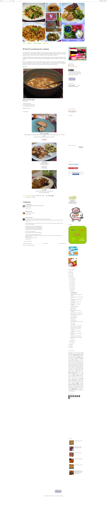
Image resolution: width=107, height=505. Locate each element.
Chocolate (82, 359)
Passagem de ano (79, 374)
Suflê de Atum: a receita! (78, 464)
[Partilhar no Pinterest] (53, 195)
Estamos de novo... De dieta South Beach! (76, 334)
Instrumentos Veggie (79, 367)
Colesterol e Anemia (71, 360)
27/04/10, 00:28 (28, 214)
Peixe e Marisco (76, 375)
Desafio (77, 361)
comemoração (76, 360)
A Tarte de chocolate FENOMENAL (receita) (77, 447)
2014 (79, 352)
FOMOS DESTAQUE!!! (73, 317)
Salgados (77, 383)
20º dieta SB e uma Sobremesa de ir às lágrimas (76, 300)
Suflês (69, 385)
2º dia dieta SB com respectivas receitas (75, 329)
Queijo (80, 377)
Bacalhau (73, 357)
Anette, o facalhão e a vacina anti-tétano (76, 295)
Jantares (76, 368)
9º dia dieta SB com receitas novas (76, 314)
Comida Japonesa (81, 360)
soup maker (81, 384)
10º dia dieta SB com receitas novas (76, 312)
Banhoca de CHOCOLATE (78, 458)
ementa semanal (70, 364)
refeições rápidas (70, 382)
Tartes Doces (75, 385)
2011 (70, 275)
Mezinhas (77, 372)
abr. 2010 (72, 289)
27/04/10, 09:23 (28, 239)
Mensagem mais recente (27, 243)
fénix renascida (28, 217)
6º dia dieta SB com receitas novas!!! (76, 321)
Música (80, 373)
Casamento (75, 359)
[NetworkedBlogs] (76, 172)
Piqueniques (79, 376)
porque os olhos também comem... (73, 377)
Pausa (72, 375)
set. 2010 (72, 282)
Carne (72, 359)
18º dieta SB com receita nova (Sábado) (75, 304)
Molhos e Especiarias (71, 373)
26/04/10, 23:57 (28, 208)
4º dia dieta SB (72, 324)
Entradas (81, 364)
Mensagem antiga (62, 243)
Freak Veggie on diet (73, 111)
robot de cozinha (78, 382)
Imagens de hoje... (71, 367)
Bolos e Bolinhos (79, 358)
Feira (78, 365)
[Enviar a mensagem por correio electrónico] (46, 195)
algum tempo (42, 61)
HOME (24, 43)
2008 (70, 346)
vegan (69, 388)
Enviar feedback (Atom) (31, 245)
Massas (76, 371)
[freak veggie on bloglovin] (73, 164)
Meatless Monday (71, 372)
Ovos (76, 374)
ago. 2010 (72, 283)
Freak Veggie (71, 71)
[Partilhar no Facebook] (52, 195)
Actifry (82, 354)
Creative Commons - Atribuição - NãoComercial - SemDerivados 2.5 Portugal (74, 73)
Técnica (79, 385)
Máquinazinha (72, 371)
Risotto (74, 382)
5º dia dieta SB (72, 323)
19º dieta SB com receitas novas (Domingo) (75, 302)
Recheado (73, 378)
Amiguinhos (70, 355)
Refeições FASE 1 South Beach (31, 197)
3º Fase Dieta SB (74, 353)
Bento (78, 357)
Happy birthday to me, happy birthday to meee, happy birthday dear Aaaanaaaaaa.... (78, 472)
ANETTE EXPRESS (73, 309)
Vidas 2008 (79, 388)
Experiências (75, 365)
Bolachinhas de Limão (78, 440)
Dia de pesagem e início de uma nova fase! (76, 297)
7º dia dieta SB (72, 318)
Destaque (80, 361)
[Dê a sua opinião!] (49, 195)
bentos (82, 357)
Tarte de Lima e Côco (77, 452)
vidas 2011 (75, 389)
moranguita (27, 204)
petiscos (72, 376)
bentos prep (70, 358)
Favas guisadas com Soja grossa (75, 335)
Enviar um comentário (28, 241)
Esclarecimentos (70, 365)
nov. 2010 (72, 279)
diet (71, 362)
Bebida (76, 357)
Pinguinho (75, 376)
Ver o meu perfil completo (72, 66)
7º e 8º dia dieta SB (73, 315)
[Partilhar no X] (51, 195)
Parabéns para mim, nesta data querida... (75, 311)
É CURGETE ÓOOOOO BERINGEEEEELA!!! (73, 293)
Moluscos (77, 373)
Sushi (71, 385)
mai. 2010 (72, 288)
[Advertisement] (78, 97)
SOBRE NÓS (29, 43)
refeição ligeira (77, 378)
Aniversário (74, 355)
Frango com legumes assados (41, 191)
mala (69, 371)
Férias (80, 365)
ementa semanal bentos (76, 364)
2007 (70, 347)
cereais (79, 359)
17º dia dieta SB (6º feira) (74, 306)
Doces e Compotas (80, 363)
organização (73, 374)
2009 (70, 344)
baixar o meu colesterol (43, 57)
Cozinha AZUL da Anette (72, 361)
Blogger (61, 495)
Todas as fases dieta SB (71, 386)
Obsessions (69, 374)
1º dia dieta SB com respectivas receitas (75, 331)
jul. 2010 (71, 285)
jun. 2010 (72, 286)
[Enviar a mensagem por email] (48, 195)
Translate (76, 86)
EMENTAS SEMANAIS (37, 43)
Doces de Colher (75, 363)
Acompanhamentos (76, 354)
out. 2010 (72, 280)
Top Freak (76, 386)
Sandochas (81, 383)
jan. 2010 (72, 342)
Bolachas (74, 358)
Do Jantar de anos (73, 307)
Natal (82, 373)
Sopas (77, 384)
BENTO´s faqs (45, 43)
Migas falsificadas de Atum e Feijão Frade (76, 338)
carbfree (69, 359)
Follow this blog (76, 174)
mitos (82, 372)
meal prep (81, 371)
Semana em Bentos (72, 384)
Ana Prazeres (77, 71)
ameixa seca (27, 211)
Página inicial (45, 243)
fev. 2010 (72, 341)
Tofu (40, 163)
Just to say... (72, 290)
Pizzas (82, 376)
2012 (70, 273)
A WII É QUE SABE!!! (73, 320)
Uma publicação (77, 387)
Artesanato (80, 355)
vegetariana (74, 388)
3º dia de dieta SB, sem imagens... (76, 327)
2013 (70, 272)
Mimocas (80, 372)
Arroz (77, 355)
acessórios (78, 353)
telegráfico (82, 385)
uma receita (81, 387)
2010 (70, 276)
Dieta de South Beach (77, 362)
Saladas (73, 383)
